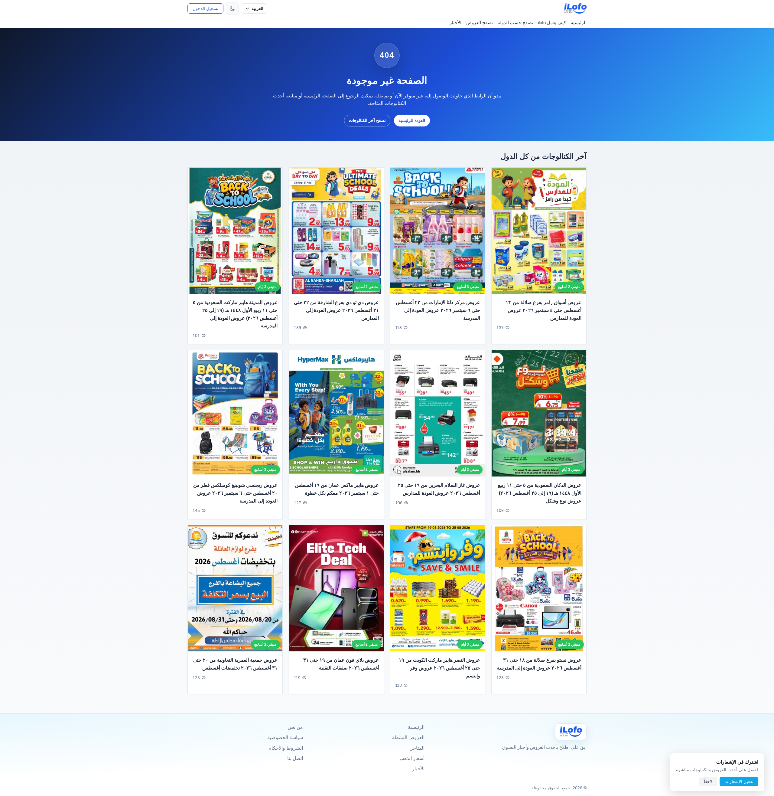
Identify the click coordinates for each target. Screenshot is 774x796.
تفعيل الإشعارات (738, 781)
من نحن (295, 727)
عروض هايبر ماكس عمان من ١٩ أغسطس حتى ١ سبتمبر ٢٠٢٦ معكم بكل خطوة (337, 489)
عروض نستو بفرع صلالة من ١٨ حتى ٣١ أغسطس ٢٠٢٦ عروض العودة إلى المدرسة (539, 664)
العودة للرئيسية (411, 120)
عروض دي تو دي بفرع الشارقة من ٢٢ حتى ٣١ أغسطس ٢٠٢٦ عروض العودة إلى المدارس (336, 310)
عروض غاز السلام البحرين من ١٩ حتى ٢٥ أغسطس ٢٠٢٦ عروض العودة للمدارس (439, 489)
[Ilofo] (571, 731)
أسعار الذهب (411, 758)
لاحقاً (708, 781)
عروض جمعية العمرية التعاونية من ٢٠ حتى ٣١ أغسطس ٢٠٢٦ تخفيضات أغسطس (235, 664)
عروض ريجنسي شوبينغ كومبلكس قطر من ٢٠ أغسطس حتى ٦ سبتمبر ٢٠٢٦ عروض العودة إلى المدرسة (235, 493)
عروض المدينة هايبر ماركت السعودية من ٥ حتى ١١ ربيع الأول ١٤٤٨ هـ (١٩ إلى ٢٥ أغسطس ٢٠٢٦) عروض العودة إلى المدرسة (235, 314)
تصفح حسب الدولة (515, 22)
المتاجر (417, 748)
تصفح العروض (479, 22)
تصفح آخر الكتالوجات (367, 120)
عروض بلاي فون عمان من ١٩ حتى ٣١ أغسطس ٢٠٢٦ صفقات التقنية (341, 664)
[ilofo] (575, 8)
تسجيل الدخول (205, 8)
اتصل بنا (295, 758)
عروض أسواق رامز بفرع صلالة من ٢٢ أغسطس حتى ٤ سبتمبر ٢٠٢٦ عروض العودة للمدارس (543, 310)
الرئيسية (579, 22)
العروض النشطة (408, 737)
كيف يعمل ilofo (552, 22)
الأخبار (455, 22)
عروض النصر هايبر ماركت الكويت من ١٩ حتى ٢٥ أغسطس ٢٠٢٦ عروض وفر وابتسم (439, 668)
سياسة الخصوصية (285, 737)
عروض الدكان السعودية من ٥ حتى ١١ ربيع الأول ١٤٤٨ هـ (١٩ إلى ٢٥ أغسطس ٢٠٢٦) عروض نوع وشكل (539, 493)
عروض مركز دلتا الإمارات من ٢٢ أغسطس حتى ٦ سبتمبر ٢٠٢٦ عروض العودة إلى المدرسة (438, 310)
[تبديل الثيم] (232, 8)
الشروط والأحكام (285, 748)
